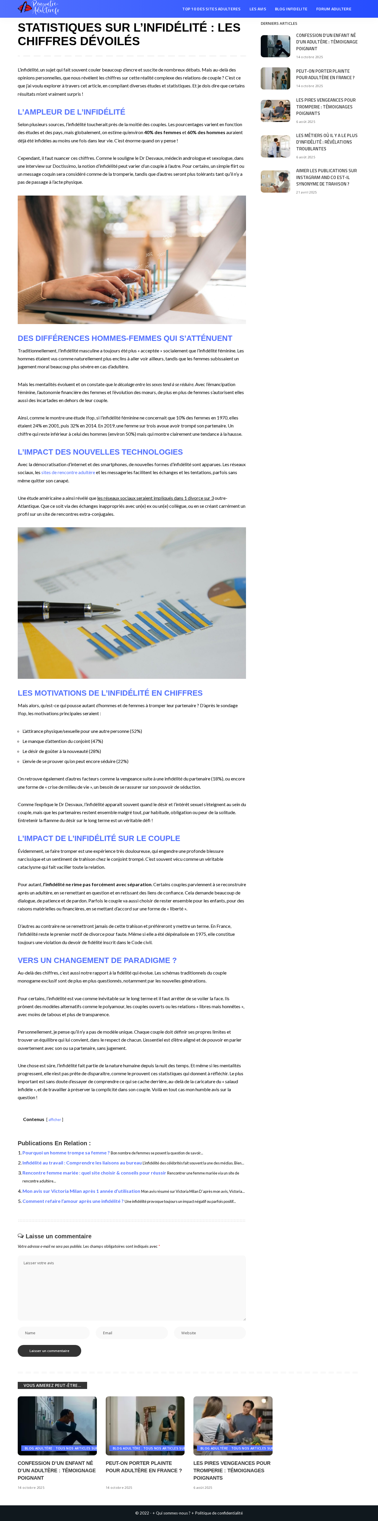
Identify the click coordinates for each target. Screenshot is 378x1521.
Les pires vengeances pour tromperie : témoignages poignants (326, 107)
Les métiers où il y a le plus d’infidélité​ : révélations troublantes (327, 142)
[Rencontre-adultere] (39, 9)
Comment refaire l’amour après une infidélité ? (73, 1201)
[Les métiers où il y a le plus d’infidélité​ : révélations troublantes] (275, 146)
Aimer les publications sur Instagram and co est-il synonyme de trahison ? (326, 177)
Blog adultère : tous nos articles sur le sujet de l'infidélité (83, 1448)
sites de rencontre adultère (68, 472)
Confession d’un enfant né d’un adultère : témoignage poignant (327, 42)
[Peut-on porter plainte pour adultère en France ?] (275, 78)
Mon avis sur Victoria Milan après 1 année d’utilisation (81, 1191)
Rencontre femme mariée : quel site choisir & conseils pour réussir (94, 1172)
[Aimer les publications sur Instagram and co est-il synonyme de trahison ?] (275, 181)
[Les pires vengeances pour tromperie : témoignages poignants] (275, 111)
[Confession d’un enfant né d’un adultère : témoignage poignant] (275, 46)
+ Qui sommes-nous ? (171, 1513)
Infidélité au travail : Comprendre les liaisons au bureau (82, 1162)
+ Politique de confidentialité (217, 1513)
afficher (54, 1119)
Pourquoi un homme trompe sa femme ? (66, 1152)
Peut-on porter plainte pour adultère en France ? (325, 74)
